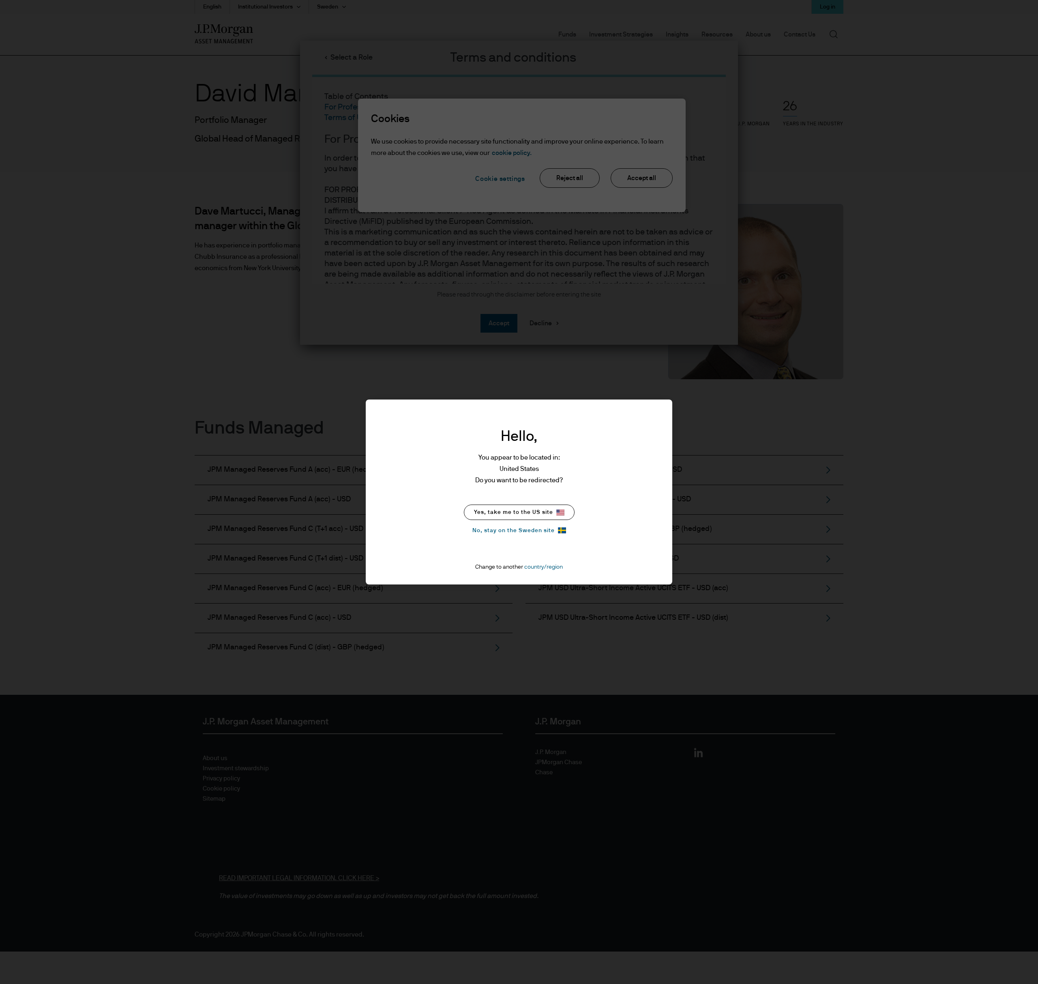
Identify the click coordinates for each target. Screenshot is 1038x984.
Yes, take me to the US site (513, 512)
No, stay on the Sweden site (513, 530)
